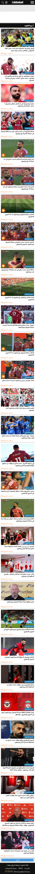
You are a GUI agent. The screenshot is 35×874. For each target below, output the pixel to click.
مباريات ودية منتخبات (27, 45)
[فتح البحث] (2, 2)
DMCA (21, 868)
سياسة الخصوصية (11, 868)
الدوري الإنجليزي (29, 73)
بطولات (9, 865)
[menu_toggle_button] (32, 2)
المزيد (17, 860)
